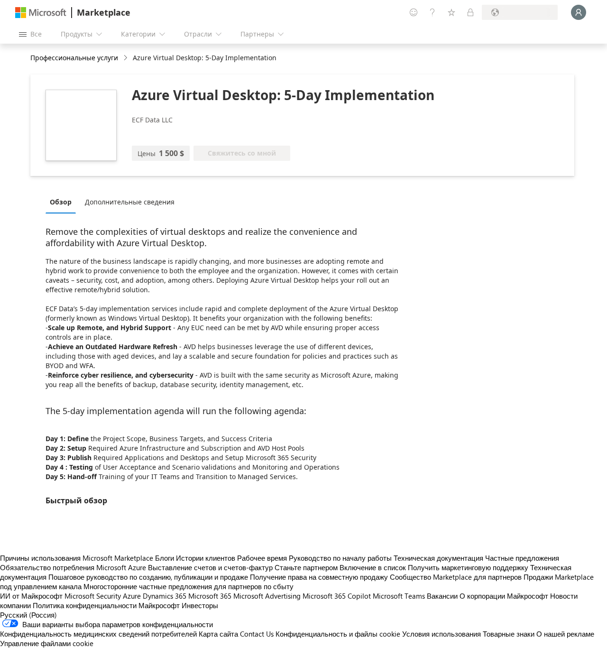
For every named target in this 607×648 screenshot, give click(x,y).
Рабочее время (262, 558)
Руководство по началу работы (340, 558)
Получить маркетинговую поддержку (468, 567)
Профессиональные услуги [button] (74, 57)
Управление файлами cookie (46, 643)
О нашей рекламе (565, 634)
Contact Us (257, 634)
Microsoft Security (92, 596)
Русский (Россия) (28, 615)
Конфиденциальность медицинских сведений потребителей (98, 634)
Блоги (164, 558)
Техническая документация (438, 558)
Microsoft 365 (209, 596)
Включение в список (373, 567)
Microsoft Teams (399, 596)
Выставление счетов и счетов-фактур (210, 567)
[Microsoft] (40, 12)
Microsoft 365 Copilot (337, 596)
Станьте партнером (306, 567)
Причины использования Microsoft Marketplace (76, 558)
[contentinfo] (126, 58)
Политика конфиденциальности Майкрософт (106, 605)
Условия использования (441, 634)
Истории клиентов (205, 558)
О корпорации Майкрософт (504, 596)
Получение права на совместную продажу (319, 577)
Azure (132, 596)
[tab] (63, 201)
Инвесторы (200, 605)
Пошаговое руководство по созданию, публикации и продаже (148, 577)
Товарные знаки (508, 634)
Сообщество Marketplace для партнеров (456, 577)
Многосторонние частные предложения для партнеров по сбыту (188, 586)
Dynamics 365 (164, 596)
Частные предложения (522, 558)
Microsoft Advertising (267, 596)
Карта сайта (218, 634)
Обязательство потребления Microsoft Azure (74, 567)
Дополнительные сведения (130, 201)
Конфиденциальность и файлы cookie (338, 634)
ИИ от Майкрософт (31, 596)
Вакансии (442, 596)
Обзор (61, 201)
